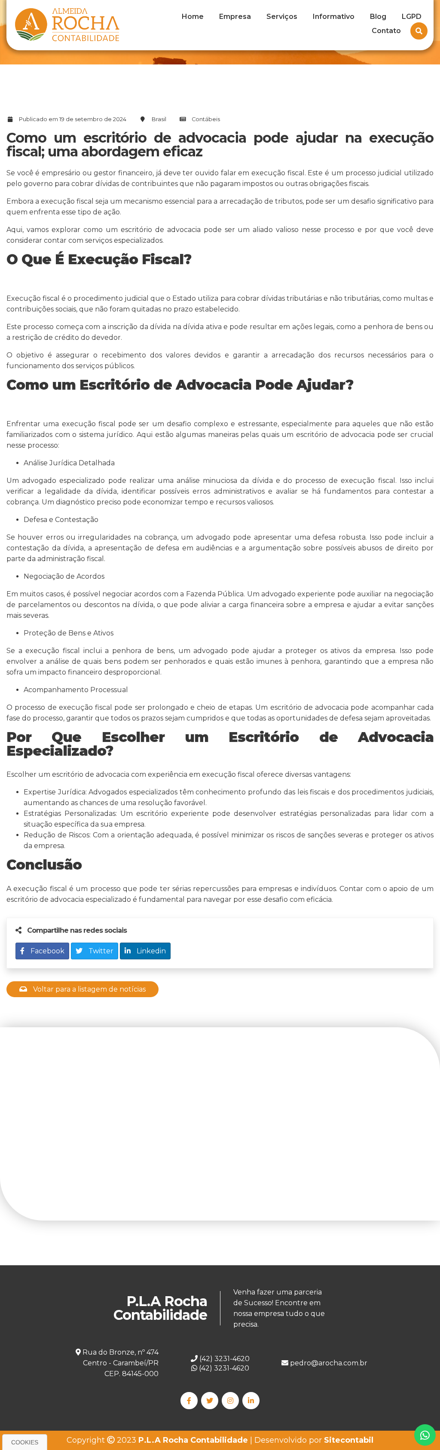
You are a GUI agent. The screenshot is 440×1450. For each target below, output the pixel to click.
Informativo (333, 16)
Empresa (235, 16)
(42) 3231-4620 (223, 1368)
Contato (386, 31)
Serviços (281, 16)
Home (193, 16)
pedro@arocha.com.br (327, 1363)
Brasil (159, 119)
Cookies (24, 1442)
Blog (378, 16)
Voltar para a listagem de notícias (88, 989)
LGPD (412, 16)
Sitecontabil (348, 1440)
